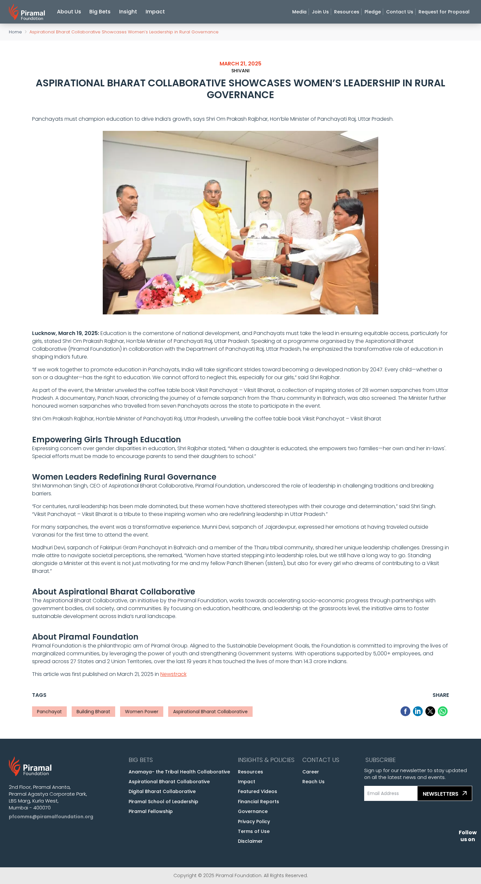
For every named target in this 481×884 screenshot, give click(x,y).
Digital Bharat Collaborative (162, 791)
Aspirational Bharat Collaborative (169, 781)
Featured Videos (257, 791)
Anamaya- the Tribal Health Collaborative (179, 772)
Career (310, 772)
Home (15, 32)
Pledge (373, 12)
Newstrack (173, 674)
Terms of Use (254, 831)
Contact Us (399, 12)
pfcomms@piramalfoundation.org (51, 816)
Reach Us (313, 781)
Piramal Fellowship (151, 811)
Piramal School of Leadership (163, 801)
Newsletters (441, 794)
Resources (346, 12)
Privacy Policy (254, 821)
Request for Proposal (444, 12)
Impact (155, 11)
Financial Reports (258, 801)
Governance (253, 811)
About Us (69, 11)
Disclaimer (250, 841)
